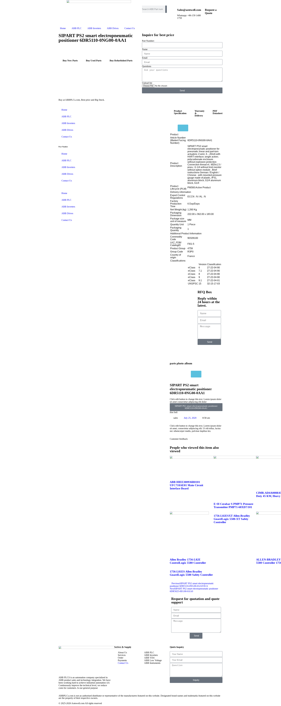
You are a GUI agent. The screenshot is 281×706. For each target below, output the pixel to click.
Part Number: (148, 41)
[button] (59, 69)
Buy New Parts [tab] (70, 60)
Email (144, 58)
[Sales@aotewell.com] (173, 9)
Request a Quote (211, 11)
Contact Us (129, 28)
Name (145, 49)
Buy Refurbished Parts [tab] (121, 60)
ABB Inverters (94, 28)
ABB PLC (77, 28)
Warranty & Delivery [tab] (199, 113)
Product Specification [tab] (180, 112)
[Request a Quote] (201, 9)
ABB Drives (113, 28)
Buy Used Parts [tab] (93, 60)
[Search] (166, 9)
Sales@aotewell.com (189, 9)
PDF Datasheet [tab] (217, 112)
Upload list (147, 83)
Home (63, 28)
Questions (146, 66)
